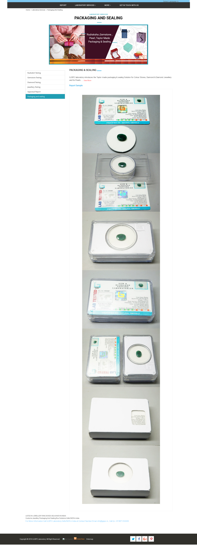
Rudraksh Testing (34, 73)
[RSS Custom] (68, 539)
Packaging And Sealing (55, 10)
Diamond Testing (34, 82)
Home (28, 10)
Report (63, 5)
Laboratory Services (85, 5)
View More (87, 80)
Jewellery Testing (33, 87)
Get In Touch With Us (129, 5)
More (107, 5)
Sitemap (89, 539)
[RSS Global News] (79, 539)
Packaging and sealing (36, 96)
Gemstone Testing (34, 77)
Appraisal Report (34, 92)
